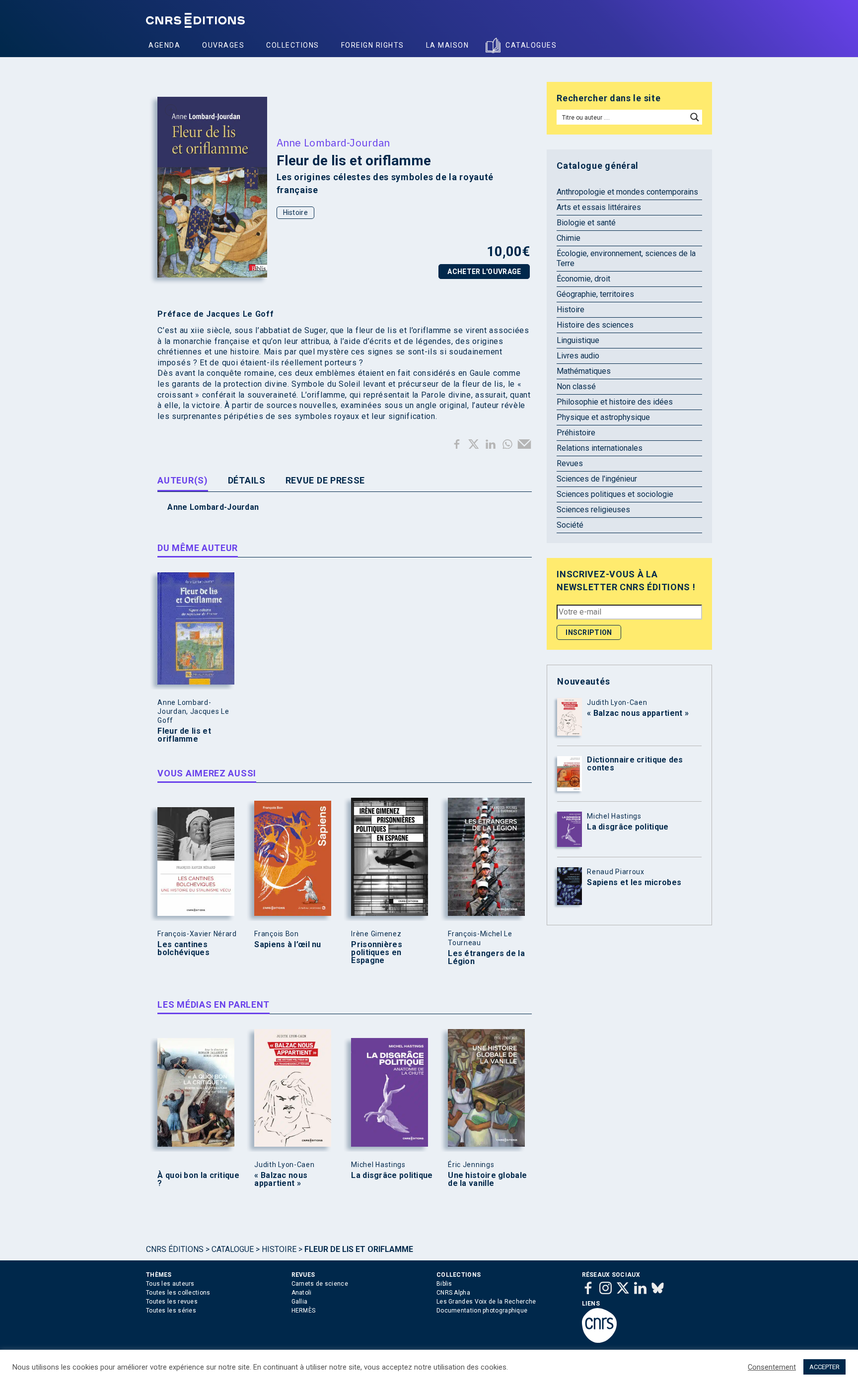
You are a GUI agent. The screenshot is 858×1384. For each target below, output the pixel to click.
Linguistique (578, 340)
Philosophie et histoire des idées (615, 402)
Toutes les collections (178, 1292)
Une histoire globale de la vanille (487, 1179)
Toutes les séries (171, 1310)
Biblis (444, 1283)
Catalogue (233, 1249)
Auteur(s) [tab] (182, 480)
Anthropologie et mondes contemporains (627, 192)
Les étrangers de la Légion (486, 958)
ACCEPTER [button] (824, 1367)
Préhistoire (576, 432)
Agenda (164, 45)
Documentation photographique (481, 1310)
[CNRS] (599, 1340)
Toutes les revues (172, 1301)
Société (570, 525)
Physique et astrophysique (603, 417)
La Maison (447, 45)
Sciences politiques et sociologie (615, 494)
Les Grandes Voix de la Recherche (486, 1301)
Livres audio (578, 355)
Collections (292, 45)
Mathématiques (584, 371)
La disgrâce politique (391, 1175)
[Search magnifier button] (694, 117)
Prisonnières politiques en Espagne (376, 953)
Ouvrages (223, 45)
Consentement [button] (772, 1367)
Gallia (299, 1301)
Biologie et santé (586, 222)
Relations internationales (600, 448)
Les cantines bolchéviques (183, 949)
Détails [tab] (247, 480)
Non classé (576, 386)
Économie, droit (583, 278)
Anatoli (301, 1292)
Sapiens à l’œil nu (287, 945)
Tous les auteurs (170, 1283)
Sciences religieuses (593, 509)
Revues (570, 463)
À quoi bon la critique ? (198, 1179)
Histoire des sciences (595, 325)
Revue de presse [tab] (325, 480)
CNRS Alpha (453, 1292)
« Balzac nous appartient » (280, 1179)
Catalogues (531, 45)
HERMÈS (303, 1310)
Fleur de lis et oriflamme (184, 735)
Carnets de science (319, 1283)
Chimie (568, 238)
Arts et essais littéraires (599, 207)
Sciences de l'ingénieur (597, 479)
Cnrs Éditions (175, 1249)
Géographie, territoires (595, 294)
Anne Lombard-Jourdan (333, 142)
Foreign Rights (372, 45)
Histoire (295, 212)
